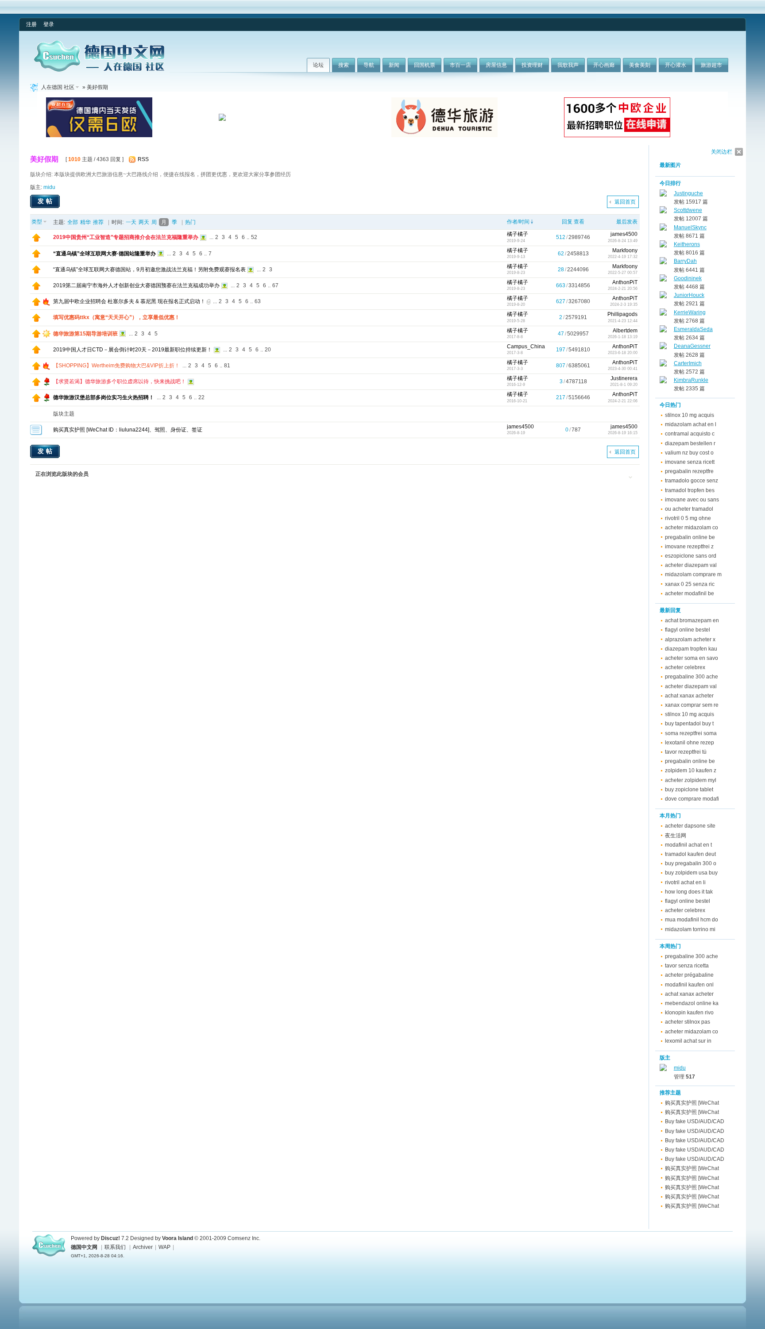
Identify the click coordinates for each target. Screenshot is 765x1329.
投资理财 (532, 65)
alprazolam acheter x (690, 639)
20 (268, 350)
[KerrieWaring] (663, 314)
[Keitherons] (663, 246)
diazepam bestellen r (690, 443)
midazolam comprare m (693, 574)
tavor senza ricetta (687, 966)
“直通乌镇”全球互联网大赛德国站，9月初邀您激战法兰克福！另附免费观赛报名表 (149, 269)
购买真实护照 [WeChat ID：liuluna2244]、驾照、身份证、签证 (127, 430)
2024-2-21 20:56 (623, 288)
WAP (164, 1247)
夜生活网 (675, 835)
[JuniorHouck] (663, 296)
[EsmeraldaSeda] (663, 330)
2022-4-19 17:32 (623, 256)
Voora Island (177, 1238)
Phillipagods (622, 314)
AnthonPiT (625, 282)
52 (254, 237)
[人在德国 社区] (99, 70)
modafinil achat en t (688, 845)
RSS (143, 159)
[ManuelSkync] (663, 229)
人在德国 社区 (57, 87)
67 (275, 285)
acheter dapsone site (690, 826)
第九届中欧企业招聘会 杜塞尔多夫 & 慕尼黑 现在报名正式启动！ (129, 301)
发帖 (46, 200)
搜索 (343, 65)
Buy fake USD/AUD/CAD (694, 1121)
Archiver (143, 1247)
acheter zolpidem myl (690, 780)
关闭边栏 (721, 152)
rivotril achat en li (685, 882)
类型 (36, 222)
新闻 (394, 65)
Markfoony (625, 250)
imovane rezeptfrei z (689, 546)
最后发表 (627, 222)
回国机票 (424, 65)
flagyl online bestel (687, 630)
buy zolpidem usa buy (691, 873)
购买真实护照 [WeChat (692, 1103)
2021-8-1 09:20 (624, 384)
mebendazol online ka (692, 1003)
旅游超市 (711, 65)
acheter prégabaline (689, 975)
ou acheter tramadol (689, 509)
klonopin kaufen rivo (689, 1012)
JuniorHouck (689, 295)
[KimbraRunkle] (663, 381)
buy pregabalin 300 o (690, 863)
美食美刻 (639, 65)
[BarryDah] (663, 262)
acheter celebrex (685, 667)
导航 (368, 65)
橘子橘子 (517, 234)
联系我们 (115, 1247)
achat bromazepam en (692, 620)
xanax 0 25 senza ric (690, 584)
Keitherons (687, 244)
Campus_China (526, 346)
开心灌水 (675, 65)
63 (258, 301)
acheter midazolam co (691, 527)
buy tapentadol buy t (689, 723)
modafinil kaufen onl (689, 985)
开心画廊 (603, 65)
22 (201, 397)
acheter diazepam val (691, 565)
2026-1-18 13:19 (623, 337)
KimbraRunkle (691, 380)
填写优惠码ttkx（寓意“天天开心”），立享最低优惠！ (116, 317)
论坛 (318, 65)
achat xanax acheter (689, 696)
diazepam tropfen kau (691, 649)
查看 (579, 222)
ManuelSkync (690, 227)
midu (49, 187)
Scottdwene (688, 210)
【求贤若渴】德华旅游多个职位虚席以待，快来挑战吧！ (119, 381)
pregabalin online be (690, 537)
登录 (48, 24)
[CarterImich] (663, 365)
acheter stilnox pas (687, 1022)
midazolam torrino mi (690, 929)
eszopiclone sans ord (690, 556)
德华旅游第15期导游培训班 (85, 334)
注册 (31, 24)
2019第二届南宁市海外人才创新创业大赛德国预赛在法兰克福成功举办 (136, 285)
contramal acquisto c (690, 434)
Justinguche (688, 193)
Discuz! (110, 1238)
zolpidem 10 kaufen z (690, 770)
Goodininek (688, 278)
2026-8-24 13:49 (623, 241)
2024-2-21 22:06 (623, 401)
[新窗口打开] (36, 240)
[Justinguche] (663, 195)
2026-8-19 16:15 (623, 433)
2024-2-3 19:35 (624, 304)
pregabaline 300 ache (691, 677)
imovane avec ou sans (692, 500)
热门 (190, 222)
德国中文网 (84, 1247)
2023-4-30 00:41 (623, 368)
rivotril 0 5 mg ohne (688, 518)
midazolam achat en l (690, 424)
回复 (567, 222)
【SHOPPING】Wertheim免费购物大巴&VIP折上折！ (116, 365)
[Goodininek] (663, 280)
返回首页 (625, 202)
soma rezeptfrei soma (691, 733)
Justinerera (624, 378)
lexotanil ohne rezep (689, 743)
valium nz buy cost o (689, 453)
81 (227, 365)
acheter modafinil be (689, 593)
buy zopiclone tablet (689, 789)
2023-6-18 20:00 (623, 353)
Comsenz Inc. (244, 1238)
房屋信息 (496, 65)
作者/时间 (518, 222)
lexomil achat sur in (688, 1041)
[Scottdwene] (663, 211)
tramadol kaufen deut (690, 854)
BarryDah (685, 261)
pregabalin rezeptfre (689, 471)
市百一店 (460, 65)
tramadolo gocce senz (691, 481)
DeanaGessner (692, 346)
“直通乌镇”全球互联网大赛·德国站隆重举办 (104, 253)
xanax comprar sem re (692, 705)
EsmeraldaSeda (693, 329)
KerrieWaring (690, 312)
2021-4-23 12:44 (623, 321)
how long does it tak (689, 892)
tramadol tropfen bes (690, 490)
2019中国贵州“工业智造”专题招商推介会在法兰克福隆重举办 (125, 237)
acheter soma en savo (691, 658)
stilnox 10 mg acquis (689, 415)
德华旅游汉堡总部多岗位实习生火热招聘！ (103, 397)
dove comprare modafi (692, 799)
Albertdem (625, 330)
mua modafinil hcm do (691, 920)
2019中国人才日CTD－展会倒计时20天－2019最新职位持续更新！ (132, 350)
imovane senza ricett (690, 462)
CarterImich (688, 363)
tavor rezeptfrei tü (686, 752)
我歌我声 (568, 65)
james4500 (624, 234)
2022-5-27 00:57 (623, 272)
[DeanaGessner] (663, 347)
